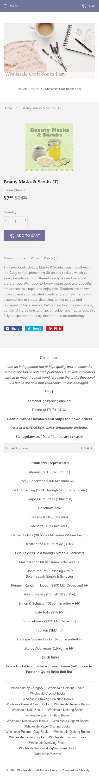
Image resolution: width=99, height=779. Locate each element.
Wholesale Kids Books (27, 710)
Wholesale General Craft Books (28, 704)
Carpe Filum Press (41, 499)
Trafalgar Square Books (35, 639)
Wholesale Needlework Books (27, 721)
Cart (91, 6)
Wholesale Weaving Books (47, 743)
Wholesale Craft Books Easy (37, 770)
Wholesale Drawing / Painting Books (48, 699)
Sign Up (86, 448)
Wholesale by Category (27, 688)
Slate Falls (42, 612)
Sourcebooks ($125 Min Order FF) (49, 621)
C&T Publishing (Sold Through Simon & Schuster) (49, 490)
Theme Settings (71, 666)
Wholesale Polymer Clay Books (28, 732)
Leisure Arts (24, 553)
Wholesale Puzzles (47, 754)
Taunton (42, 630)
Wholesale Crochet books (48, 693)
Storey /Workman (38, 648)
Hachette (36, 526)
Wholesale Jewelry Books (72, 704)
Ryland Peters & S (37, 594)
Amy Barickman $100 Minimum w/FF (50, 481)
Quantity (10, 212)
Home (8, 108)
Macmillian (27, 562)
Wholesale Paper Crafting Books (47, 726)
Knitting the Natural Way (44, 544)
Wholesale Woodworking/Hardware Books (48, 748)
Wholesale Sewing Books (26, 737)
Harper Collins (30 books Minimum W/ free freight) (49, 535)
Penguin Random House (29, 585)
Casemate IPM (49, 508)
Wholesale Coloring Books (66, 688)
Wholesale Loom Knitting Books (47, 715)
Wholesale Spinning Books (67, 737)
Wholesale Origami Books (71, 721)
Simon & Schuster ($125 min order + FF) (49, 603)
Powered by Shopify (76, 770)
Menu (14, 6)
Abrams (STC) (40, 472)
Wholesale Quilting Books (72, 732)
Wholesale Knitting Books (66, 710)
